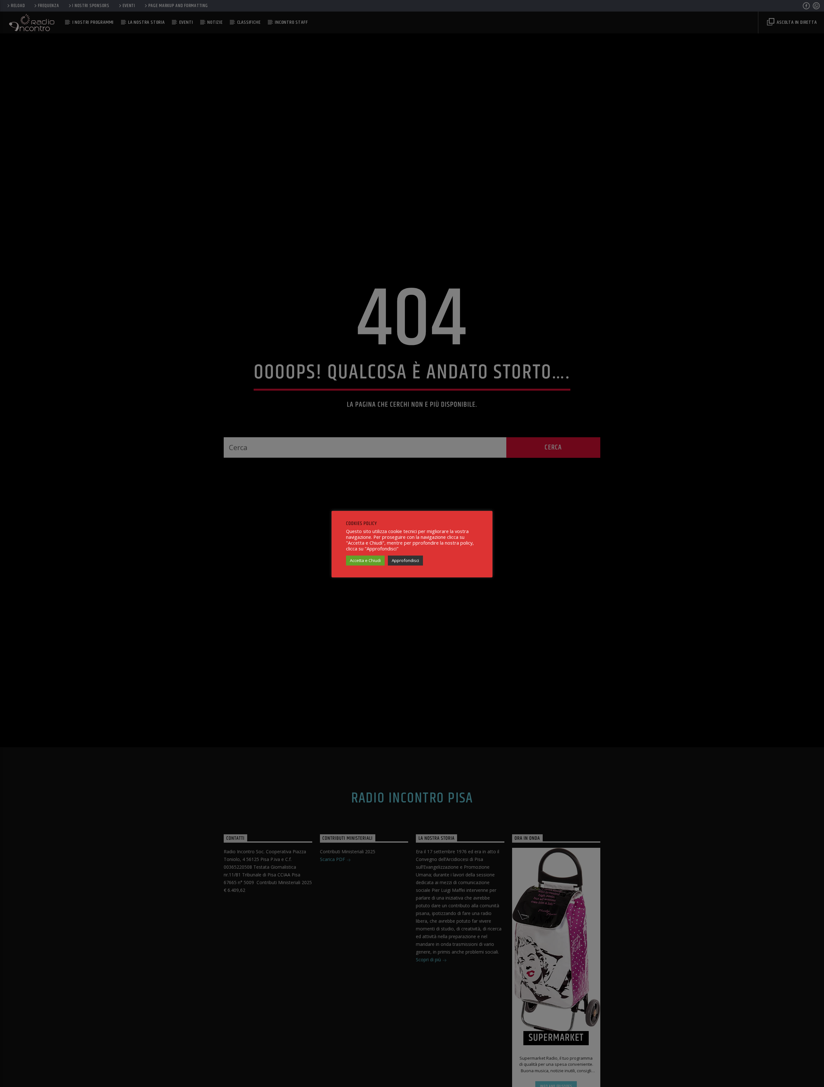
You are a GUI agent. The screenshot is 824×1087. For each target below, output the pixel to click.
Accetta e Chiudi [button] (365, 560)
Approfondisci (405, 560)
